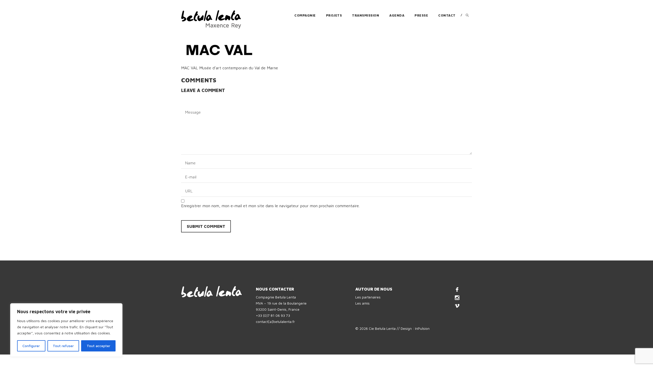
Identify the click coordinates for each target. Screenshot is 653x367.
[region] (66, 330)
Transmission (365, 15)
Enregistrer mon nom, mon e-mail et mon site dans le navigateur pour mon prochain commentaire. (270, 205)
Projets (334, 15)
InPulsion (422, 328)
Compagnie (305, 15)
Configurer (31, 346)
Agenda (396, 15)
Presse (421, 15)
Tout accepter (98, 346)
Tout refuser (63, 346)
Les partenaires (368, 297)
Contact (447, 15)
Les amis (362, 303)
